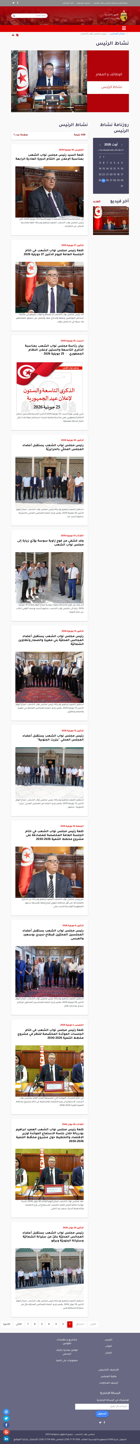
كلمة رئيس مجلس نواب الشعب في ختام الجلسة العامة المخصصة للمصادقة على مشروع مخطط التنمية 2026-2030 (54, 835)
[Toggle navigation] (124, 28)
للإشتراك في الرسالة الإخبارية (113, 1400)
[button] (49, 183)
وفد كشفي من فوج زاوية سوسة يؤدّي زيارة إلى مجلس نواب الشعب (50, 543)
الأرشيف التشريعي (108, 1370)
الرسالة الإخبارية (110, 1393)
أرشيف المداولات (83, 3)
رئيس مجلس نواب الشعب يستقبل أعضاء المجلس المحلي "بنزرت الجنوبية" (53, 738)
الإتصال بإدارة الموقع (26, 1439)
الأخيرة (6, 1324)
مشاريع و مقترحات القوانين (67, 1342)
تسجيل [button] (102, 1414)
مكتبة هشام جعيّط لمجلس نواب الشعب (110, 3)
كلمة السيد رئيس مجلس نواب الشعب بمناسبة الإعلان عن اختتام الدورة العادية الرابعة (50, 157)
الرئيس (108, 1340)
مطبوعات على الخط (67, 1360)
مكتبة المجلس (109, 1376)
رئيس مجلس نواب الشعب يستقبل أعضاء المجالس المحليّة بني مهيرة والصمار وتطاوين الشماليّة (51, 640)
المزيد (96, 201)
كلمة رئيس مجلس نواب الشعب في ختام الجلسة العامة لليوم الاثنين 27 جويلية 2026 (54, 252)
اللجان (108, 1353)
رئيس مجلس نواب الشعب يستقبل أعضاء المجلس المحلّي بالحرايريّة (53, 447)
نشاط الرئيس (111, 87)
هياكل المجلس (117, 34)
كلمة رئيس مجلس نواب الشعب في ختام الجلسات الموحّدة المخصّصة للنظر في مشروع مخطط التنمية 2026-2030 (51, 1034)
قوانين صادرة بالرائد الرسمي (67, 1352)
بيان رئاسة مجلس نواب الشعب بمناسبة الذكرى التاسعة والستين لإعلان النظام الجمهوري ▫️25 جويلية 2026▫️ (54, 350)
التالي (19, 1324)
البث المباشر (68, 3)
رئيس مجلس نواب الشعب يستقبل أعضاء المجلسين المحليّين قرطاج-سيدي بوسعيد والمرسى (53, 935)
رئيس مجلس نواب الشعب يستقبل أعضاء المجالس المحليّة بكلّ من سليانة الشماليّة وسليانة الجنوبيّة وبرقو (53, 1237)
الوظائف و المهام (109, 75)
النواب (108, 1346)
